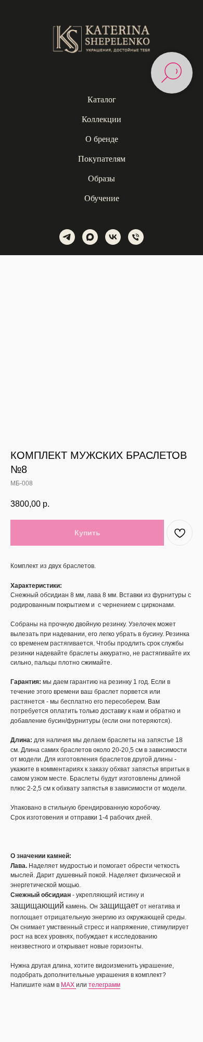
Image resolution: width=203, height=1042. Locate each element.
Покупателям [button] (101, 158)
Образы (101, 178)
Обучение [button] (101, 198)
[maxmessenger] (90, 237)
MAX (68, 984)
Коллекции (101, 119)
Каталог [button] (101, 99)
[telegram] (67, 237)
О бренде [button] (101, 139)
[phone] (136, 237)
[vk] (113, 237)
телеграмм (104, 984)
